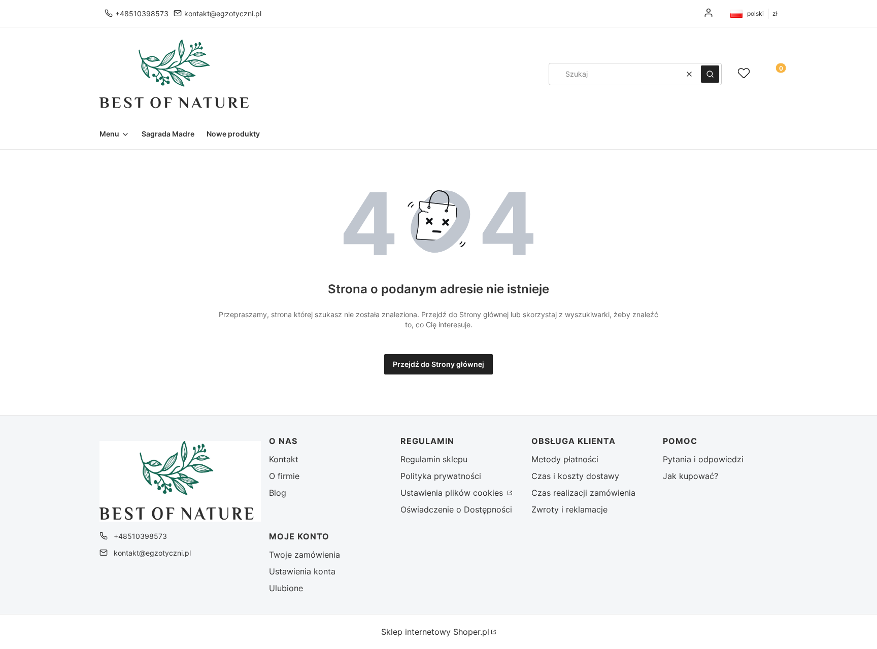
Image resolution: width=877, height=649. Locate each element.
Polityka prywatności (440, 476)
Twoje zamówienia (304, 555)
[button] (710, 74)
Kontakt (283, 459)
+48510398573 (141, 13)
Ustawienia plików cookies (452, 493)
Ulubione (286, 588)
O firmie (284, 476)
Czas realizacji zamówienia (583, 493)
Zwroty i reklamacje (569, 509)
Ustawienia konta (302, 571)
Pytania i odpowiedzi (703, 459)
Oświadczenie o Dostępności (456, 509)
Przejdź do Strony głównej (438, 364)
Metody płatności (564, 459)
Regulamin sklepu (433, 459)
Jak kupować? (690, 476)
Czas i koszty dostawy (575, 476)
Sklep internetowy (435, 632)
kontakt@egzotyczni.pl (222, 13)
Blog (277, 493)
